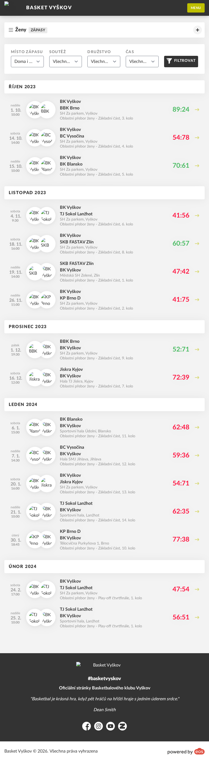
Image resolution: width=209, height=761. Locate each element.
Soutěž (57, 52)
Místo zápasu (27, 52)
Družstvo (99, 52)
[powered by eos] (186, 751)
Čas (130, 52)
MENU (196, 8)
